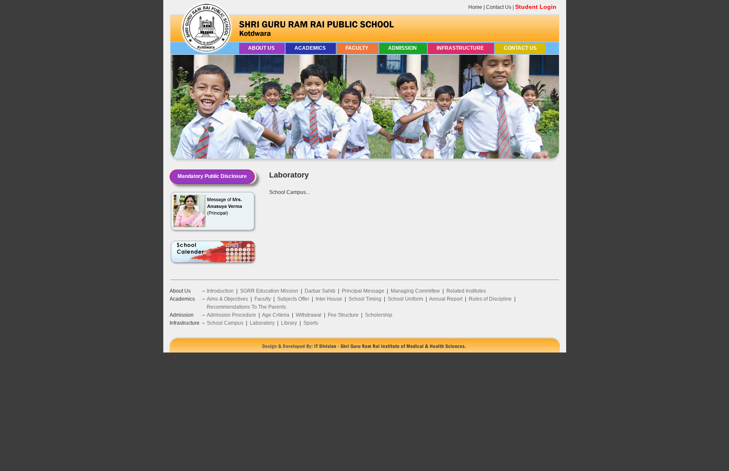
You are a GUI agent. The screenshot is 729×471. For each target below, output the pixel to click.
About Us (262, 48)
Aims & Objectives (227, 299)
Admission (403, 48)
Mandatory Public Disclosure (212, 176)
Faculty (358, 48)
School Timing (364, 299)
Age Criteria (275, 315)
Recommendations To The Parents (246, 307)
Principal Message (363, 291)
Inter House (329, 299)
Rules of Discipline (490, 299)
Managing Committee (415, 291)
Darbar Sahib (320, 291)
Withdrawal (308, 315)
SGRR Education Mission (269, 291)
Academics (310, 48)
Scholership (378, 315)
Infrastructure (461, 48)
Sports (310, 323)
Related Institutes (466, 291)
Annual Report (445, 299)
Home (475, 7)
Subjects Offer (293, 299)
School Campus (225, 323)
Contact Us (498, 7)
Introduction (220, 291)
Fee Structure (343, 315)
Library (289, 323)
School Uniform (405, 299)
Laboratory (262, 323)
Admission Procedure (231, 315)
